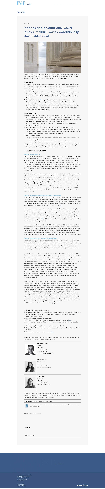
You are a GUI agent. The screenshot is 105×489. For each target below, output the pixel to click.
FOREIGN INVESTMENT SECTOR (32, 413)
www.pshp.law (82, 485)
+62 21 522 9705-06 (22, 479)
